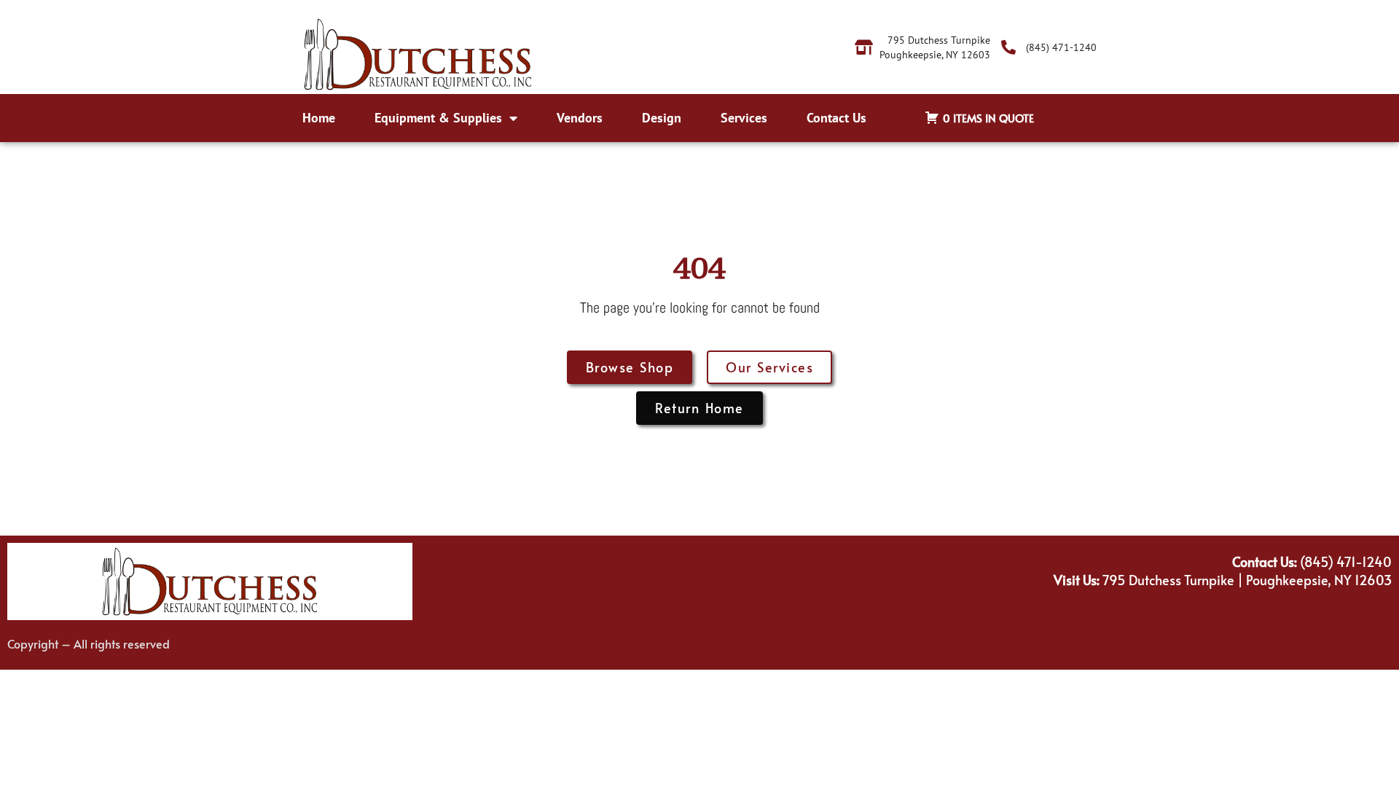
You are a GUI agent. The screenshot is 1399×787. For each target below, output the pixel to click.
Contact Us (836, 117)
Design (661, 117)
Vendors (580, 117)
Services (744, 117)
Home (318, 117)
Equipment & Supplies (438, 117)
